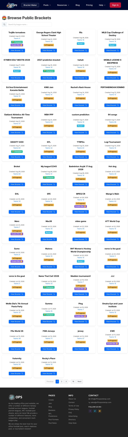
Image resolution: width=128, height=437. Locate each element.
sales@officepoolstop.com (101, 402)
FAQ (70, 413)
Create (51, 400)
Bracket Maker (30, 5)
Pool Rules (52, 423)
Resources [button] (62, 5)
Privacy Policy (73, 409)
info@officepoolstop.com (100, 399)
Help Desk (72, 423)
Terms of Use (73, 406)
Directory (72, 419)
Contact (71, 402)
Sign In (115, 5)
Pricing (89, 5)
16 (73, 381)
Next (79, 381)
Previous (50, 381)
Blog (78, 5)
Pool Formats (53, 419)
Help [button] (101, 5)
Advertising (72, 416)
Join (50, 403)
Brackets (51, 410)
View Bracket (16, 50)
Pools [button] (46, 5)
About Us (72, 399)
